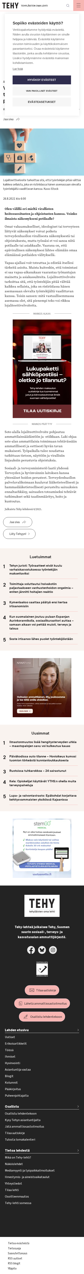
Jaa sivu (8, 119)
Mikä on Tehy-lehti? (18, 1157)
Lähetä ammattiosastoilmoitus (45, 1003)
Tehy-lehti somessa (18, 1203)
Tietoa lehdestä (17, 1150)
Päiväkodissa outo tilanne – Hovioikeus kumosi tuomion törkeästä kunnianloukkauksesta (42, 758)
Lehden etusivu (17, 1030)
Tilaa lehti (12, 1190)
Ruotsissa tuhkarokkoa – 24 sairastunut (37, 771)
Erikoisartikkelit (16, 1043)
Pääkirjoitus (13, 1089)
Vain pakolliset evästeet (42, 91)
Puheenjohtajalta (17, 1095)
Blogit (9, 1076)
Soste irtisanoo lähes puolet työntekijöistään (41, 639)
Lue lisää (18, 68)
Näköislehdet (14, 1164)
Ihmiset (10, 1056)
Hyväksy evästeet (42, 79)
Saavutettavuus (17, 1253)
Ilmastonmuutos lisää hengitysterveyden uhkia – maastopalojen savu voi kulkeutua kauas (43, 744)
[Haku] (68, 5)
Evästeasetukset (42, 102)
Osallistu (12, 1106)
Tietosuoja (14, 1248)
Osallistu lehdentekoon (46, 1017)
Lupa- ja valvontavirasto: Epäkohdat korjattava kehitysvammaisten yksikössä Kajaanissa (43, 798)
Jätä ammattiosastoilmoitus (24, 1126)
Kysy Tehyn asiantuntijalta (22, 1120)
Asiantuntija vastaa (18, 1069)
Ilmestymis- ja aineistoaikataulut (27, 1177)
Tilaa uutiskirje (46, 990)
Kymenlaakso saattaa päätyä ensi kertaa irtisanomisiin (38, 604)
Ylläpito (12, 1269)
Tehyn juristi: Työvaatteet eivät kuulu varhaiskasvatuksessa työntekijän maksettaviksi (35, 570)
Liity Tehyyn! (17, 534)
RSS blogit (14, 1263)
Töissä (9, 1050)
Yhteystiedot (13, 1183)
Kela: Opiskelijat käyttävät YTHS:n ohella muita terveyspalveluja (42, 783)
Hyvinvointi (12, 1063)
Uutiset (10, 1037)
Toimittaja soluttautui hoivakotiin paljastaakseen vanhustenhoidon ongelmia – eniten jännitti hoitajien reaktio (41, 588)
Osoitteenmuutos (17, 1196)
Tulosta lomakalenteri (20, 1139)
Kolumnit (11, 1082)
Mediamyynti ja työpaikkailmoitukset (30, 1170)
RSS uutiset (15, 1258)
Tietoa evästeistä (18, 1243)
